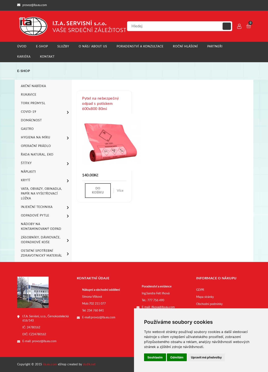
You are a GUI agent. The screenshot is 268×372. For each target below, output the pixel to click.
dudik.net (89, 364)
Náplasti (28, 171)
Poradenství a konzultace (140, 46)
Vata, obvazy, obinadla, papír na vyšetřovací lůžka (41, 193)
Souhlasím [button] (155, 357)
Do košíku (98, 190)
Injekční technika (37, 207)
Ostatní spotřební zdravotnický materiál (41, 253)
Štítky (26, 163)
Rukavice (28, 94)
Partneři (215, 46)
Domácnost (31, 120)
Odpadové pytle (35, 215)
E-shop (42, 46)
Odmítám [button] (176, 357)
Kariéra (24, 56)
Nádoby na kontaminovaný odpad (41, 226)
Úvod (22, 46)
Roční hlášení (185, 46)
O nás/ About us (93, 46)
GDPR (200, 289)
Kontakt (47, 56)
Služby (63, 46)
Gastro (27, 129)
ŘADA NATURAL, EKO (37, 154)
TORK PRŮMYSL (33, 103)
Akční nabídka (33, 86)
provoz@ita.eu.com (44, 341)
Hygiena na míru (35, 137)
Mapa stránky (205, 297)
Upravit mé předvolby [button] (206, 357)
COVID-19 (28, 111)
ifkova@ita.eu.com (163, 307)
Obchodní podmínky (209, 304)
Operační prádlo (36, 146)
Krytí (25, 180)
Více (120, 190)
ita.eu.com (50, 364)
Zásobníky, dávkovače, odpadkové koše (41, 240)
